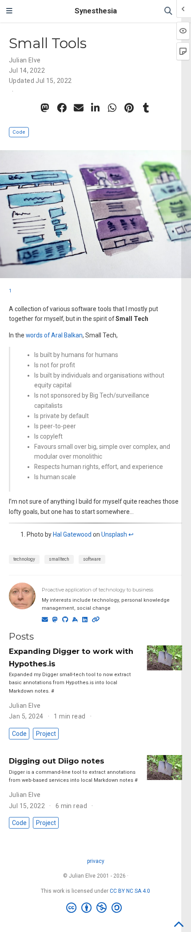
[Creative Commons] (95, 908)
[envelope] (78, 108)
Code (18, 132)
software (92, 559)
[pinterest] (129, 108)
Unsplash (114, 534)
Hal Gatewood (72, 534)
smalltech (59, 559)
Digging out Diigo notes (56, 760)
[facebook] (61, 108)
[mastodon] (45, 108)
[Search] (168, 11)
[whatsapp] (112, 108)
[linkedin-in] (95, 108)
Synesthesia (96, 11)
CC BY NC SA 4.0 (130, 891)
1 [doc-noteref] (10, 291)
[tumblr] (146, 108)
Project (46, 733)
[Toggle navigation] (9, 11)
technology (24, 559)
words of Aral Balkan (54, 335)
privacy (95, 861)
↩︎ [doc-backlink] (131, 534)
